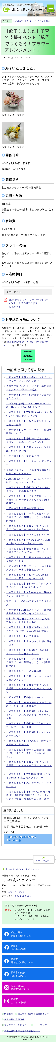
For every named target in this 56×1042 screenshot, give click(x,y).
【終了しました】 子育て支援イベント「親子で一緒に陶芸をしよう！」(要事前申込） (29, 517)
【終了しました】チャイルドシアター (27, 534)
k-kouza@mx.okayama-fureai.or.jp (22, 839)
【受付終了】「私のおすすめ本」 (25, 697)
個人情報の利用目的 (14, 1019)
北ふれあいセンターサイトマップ (22, 869)
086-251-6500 (16, 892)
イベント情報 (44, 21)
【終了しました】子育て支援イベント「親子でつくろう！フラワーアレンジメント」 (29, 688)
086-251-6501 (23, 896)
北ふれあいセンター (23, 21)
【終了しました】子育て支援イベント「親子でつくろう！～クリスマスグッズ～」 (29, 765)
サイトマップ (40, 1025)
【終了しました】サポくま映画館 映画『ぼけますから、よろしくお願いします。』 (29, 753)
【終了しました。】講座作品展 (23, 671)
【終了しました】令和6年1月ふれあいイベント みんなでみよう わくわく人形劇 (29, 714)
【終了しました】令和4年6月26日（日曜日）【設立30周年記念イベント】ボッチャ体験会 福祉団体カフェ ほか (28, 795)
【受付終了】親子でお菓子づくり (25, 456)
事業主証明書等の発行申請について (22, 1031)
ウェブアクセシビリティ (16, 1025)
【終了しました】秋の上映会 (22, 636)
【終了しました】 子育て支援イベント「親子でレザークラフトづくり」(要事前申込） (29, 499)
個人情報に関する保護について (33, 1014)
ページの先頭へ (44, 861)
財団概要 (8, 1014)
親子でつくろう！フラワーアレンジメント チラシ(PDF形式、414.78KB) (29, 303)
